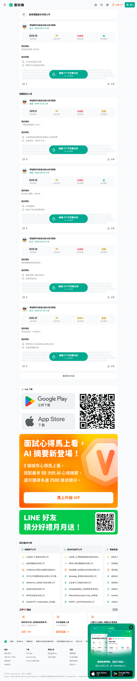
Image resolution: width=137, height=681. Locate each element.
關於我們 (7, 653)
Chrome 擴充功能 (32, 661)
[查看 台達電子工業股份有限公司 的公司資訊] (40, 557)
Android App (31, 657)
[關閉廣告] (131, 627)
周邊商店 (7, 664)
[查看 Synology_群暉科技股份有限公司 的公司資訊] (82, 576)
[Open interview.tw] (5, 641)
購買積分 (7, 661)
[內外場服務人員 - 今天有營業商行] (70, 624)
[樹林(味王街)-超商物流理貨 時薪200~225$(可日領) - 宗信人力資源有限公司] (35, 624)
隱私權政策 (74, 661)
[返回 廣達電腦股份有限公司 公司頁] (68, 14)
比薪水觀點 (52, 657)
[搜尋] (101, 4)
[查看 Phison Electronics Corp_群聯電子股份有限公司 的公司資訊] (82, 595)
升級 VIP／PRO (10, 657)
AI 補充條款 (74, 657)
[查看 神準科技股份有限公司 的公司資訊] (40, 595)
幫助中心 (73, 664)
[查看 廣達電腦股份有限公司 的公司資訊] (40, 563)
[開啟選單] (4, 4)
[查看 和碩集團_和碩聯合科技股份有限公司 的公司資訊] (82, 570)
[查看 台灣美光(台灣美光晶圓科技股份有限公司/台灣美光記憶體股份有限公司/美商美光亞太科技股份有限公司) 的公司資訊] (40, 570)
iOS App (29, 653)
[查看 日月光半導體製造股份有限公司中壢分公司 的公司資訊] (40, 576)
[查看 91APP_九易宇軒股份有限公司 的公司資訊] (82, 602)
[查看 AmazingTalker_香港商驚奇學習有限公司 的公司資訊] (82, 589)
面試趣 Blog (52, 653)
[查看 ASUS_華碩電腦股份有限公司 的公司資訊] (82, 563)
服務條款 (73, 653)
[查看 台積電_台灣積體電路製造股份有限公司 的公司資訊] (82, 557)
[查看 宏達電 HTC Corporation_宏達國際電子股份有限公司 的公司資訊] (40, 602)
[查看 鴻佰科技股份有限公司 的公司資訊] (40, 589)
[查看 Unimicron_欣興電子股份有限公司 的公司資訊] (40, 582)
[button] (14, 657)
